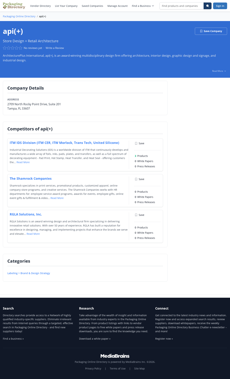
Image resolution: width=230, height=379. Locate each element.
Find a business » (13, 338)
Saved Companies (92, 6)
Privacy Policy (93, 368)
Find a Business (141, 6)
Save (141, 143)
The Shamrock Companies (31, 178)
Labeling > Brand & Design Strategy (28, 273)
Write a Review (55, 48)
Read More (23, 162)
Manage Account (117, 6)
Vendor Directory (40, 6)
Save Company (213, 31)
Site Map (139, 368)
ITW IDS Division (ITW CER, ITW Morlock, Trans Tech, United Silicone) (64, 142)
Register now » (164, 338)
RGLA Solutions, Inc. (26, 214)
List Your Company (66, 6)
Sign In (220, 6)
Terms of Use (118, 368)
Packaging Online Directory (19, 16)
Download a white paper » (95, 338)
